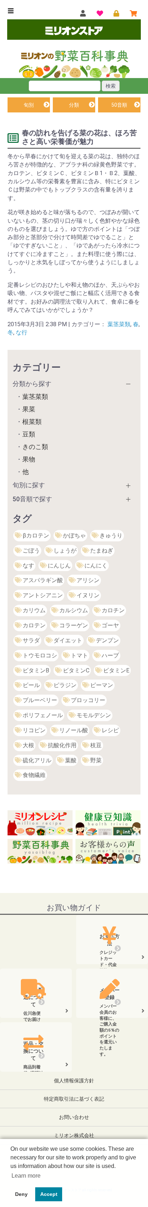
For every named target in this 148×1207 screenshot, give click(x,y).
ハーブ (110, 655)
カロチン (113, 610)
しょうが (65, 550)
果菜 (28, 409)
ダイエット (68, 640)
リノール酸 (73, 730)
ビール (31, 685)
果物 (28, 459)
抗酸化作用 (62, 745)
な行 (21, 332)
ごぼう (31, 550)
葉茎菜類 (118, 324)
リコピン (34, 730)
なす (28, 565)
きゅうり (111, 535)
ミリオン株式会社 (74, 1135)
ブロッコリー (88, 700)
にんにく (95, 565)
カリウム (34, 610)
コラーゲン (73, 625)
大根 (28, 745)
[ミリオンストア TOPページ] (74, 30)
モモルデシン (94, 715)
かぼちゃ (74, 535)
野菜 (96, 760)
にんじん (59, 565)
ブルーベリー (40, 700)
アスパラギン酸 (43, 580)
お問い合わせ (74, 1117)
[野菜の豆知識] (108, 822)
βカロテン (36, 535)
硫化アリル (37, 760)
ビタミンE (116, 670)
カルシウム (73, 610)
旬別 (29, 105)
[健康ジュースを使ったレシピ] (40, 822)
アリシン (88, 580)
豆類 (28, 434)
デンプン (107, 640)
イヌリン (88, 595)
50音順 (119, 105)
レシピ (110, 730)
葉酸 (71, 760)
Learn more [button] (26, 1176)
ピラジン (65, 685)
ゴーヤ (110, 625)
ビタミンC (76, 670)
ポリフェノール (43, 715)
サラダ (31, 640)
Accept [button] (48, 1194)
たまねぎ (101, 550)
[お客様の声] (108, 851)
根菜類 (32, 421)
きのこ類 (35, 446)
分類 (74, 105)
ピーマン (101, 685)
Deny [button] (21, 1194)
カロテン (34, 625)
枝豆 (96, 745)
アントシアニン (43, 595)
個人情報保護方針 (74, 1080)
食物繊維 (34, 775)
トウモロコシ (40, 655)
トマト (79, 655)
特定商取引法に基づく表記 (74, 1099)
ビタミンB (36, 670)
